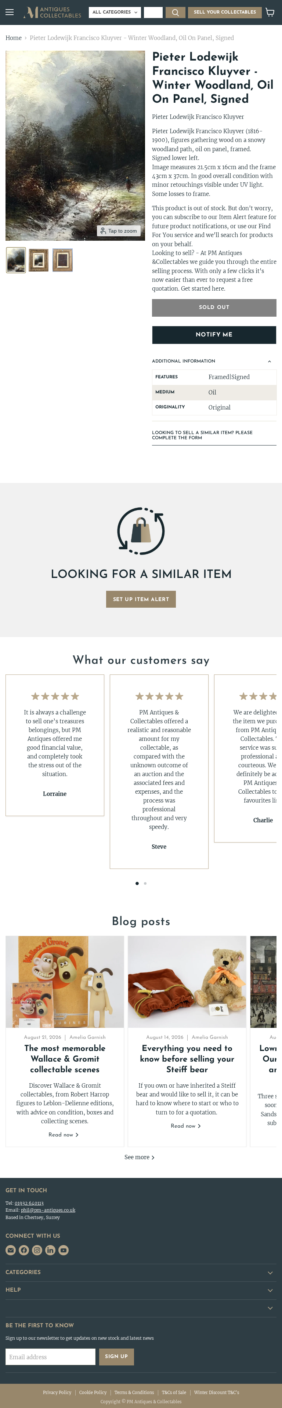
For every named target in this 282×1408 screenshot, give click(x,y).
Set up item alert (141, 600)
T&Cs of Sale (174, 1392)
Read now (61, 1135)
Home (14, 38)
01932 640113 (29, 1203)
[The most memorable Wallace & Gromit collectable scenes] (65, 982)
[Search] (175, 12)
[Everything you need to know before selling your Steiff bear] (187, 982)
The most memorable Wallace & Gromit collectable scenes (64, 1060)
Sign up (116, 1356)
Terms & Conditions (134, 1392)
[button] (16, 260)
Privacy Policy (57, 1392)
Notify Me (214, 335)
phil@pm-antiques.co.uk (48, 1210)
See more (137, 1157)
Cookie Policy (92, 1392)
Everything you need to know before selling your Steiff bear (187, 1060)
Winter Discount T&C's (216, 1392)
